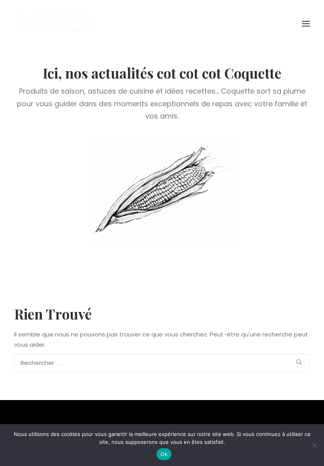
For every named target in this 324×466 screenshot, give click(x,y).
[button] (306, 23)
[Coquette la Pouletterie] (52, 23)
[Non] (314, 445)
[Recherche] (162, 363)
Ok (164, 454)
